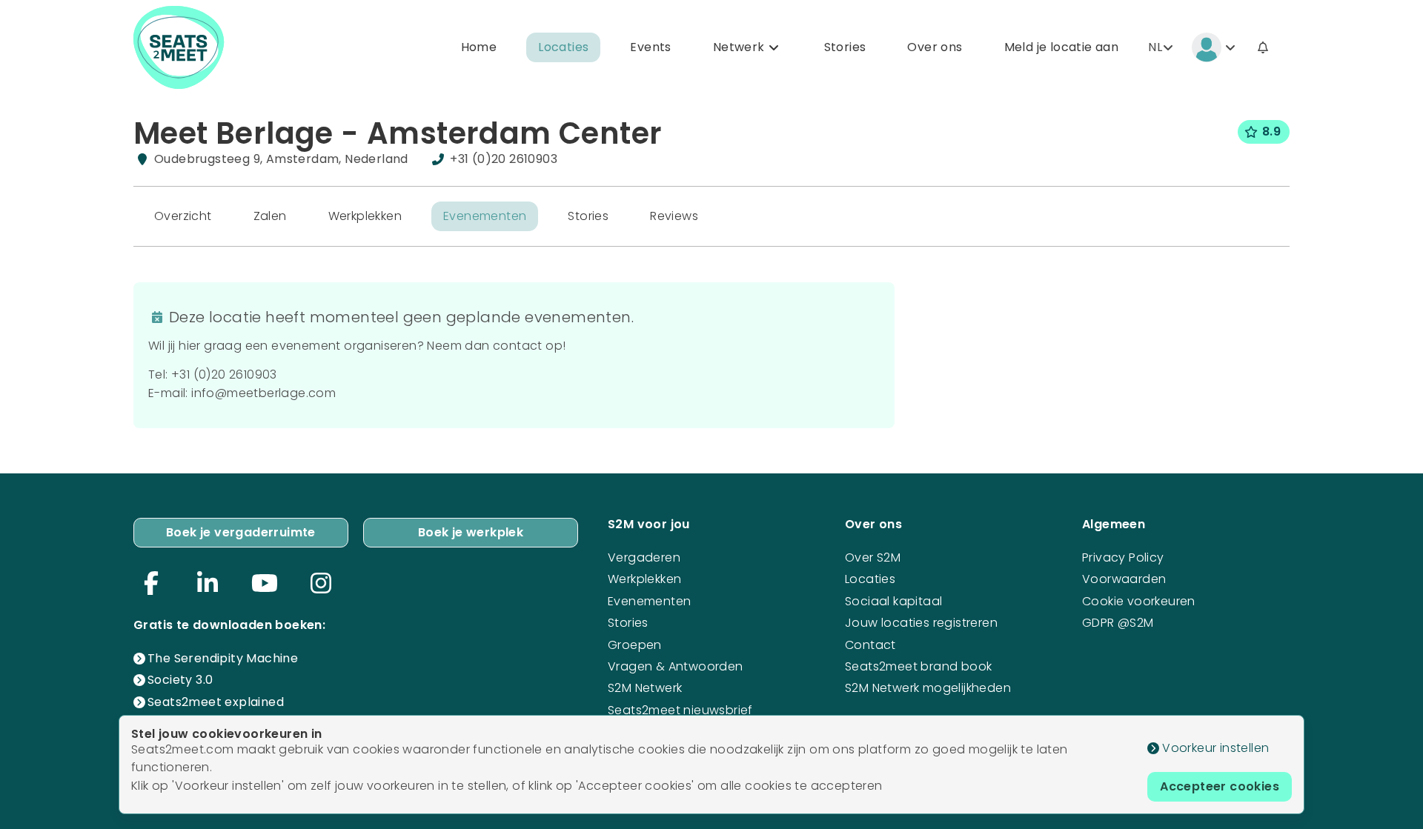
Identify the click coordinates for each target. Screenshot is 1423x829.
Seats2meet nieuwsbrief (680, 710)
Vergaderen (644, 557)
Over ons (934, 47)
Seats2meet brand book (918, 666)
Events (650, 47)
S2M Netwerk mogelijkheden (928, 687)
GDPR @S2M (1118, 622)
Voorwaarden (1124, 578)
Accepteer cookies (1219, 786)
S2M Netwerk (645, 687)
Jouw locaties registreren (921, 622)
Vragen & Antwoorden (675, 666)
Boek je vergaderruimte (241, 532)
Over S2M (872, 557)
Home (479, 47)
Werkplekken (365, 215)
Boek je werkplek (470, 532)
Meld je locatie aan (1061, 47)
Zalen (270, 215)
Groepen (635, 644)
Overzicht (183, 215)
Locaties (563, 47)
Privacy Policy (1123, 557)
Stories (845, 47)
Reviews (674, 215)
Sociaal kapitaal (893, 601)
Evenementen (484, 215)
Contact (870, 644)
